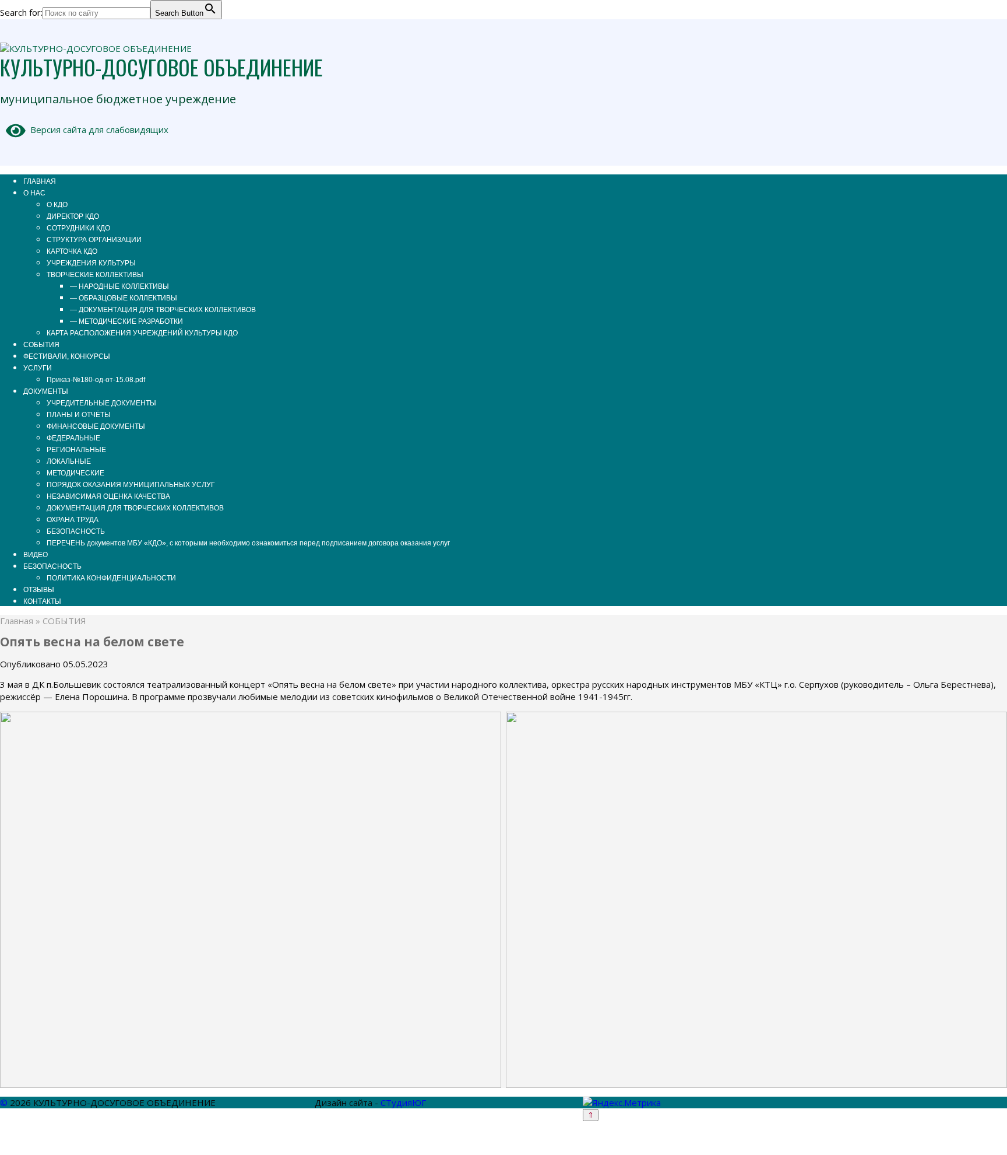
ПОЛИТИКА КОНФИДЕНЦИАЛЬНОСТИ (111, 578)
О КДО (57, 205)
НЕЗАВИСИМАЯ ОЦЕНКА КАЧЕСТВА (108, 496)
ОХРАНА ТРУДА (72, 520)
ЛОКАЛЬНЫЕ (69, 461)
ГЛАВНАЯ (39, 181)
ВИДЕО (35, 555)
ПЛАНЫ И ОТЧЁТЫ (79, 415)
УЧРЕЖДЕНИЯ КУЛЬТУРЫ (91, 263)
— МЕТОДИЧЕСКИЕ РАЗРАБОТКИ (126, 321)
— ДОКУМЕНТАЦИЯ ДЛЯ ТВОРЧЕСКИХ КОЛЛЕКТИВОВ (163, 310)
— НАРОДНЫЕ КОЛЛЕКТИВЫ (119, 286)
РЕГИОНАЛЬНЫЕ (76, 450)
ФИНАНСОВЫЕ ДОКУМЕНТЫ (96, 426)
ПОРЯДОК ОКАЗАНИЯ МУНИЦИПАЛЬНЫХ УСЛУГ (131, 485)
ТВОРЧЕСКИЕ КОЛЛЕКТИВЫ (95, 275)
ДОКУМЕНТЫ (45, 391)
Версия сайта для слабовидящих (97, 129)
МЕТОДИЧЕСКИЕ (75, 473)
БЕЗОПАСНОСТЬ (76, 531)
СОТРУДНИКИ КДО (78, 228)
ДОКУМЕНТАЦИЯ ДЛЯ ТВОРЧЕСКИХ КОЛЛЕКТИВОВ (135, 508)
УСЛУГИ (37, 368)
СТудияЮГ (403, 1102)
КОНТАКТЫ (42, 601)
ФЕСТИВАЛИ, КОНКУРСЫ (66, 356)
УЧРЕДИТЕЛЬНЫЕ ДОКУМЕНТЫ (101, 403)
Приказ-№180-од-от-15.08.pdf (96, 380)
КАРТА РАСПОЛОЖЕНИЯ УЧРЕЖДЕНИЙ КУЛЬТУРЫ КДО (142, 333)
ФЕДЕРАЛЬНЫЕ (73, 438)
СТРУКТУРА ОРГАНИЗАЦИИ (94, 240)
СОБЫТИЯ (41, 345)
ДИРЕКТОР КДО (73, 216)
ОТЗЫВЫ (38, 590)
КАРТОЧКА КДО (72, 251)
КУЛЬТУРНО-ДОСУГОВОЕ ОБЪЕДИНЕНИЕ (161, 66)
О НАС (34, 193)
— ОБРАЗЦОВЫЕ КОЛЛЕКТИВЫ (123, 298)
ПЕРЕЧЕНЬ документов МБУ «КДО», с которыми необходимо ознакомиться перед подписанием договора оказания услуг (248, 543)
